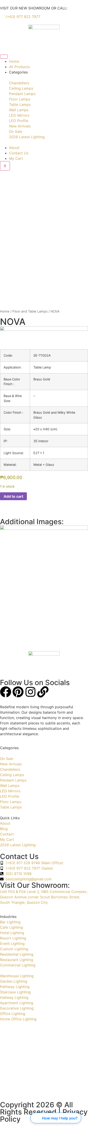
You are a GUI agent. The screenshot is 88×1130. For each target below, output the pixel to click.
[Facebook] (5, 691)
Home (14, 61)
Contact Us (18, 153)
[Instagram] (30, 691)
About (14, 147)
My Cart (16, 158)
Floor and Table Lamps (30, 311)
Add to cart (13, 496)
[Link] (43, 691)
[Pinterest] (18, 691)
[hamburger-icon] (4, 57)
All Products (19, 66)
